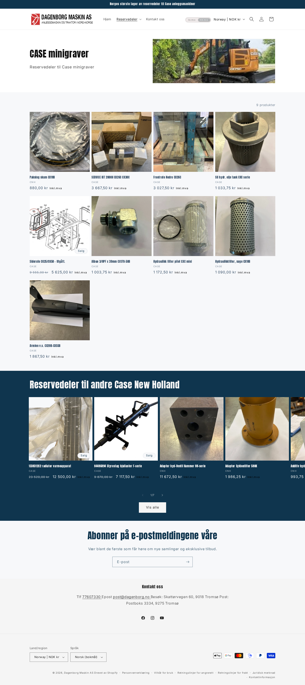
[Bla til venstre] (143, 495)
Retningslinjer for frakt (233, 672)
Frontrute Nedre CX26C (167, 177)
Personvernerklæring (136, 672)
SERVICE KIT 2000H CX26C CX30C (111, 177)
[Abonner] (187, 562)
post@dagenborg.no (132, 597)
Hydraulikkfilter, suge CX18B (232, 262)
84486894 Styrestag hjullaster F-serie (118, 466)
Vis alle (152, 507)
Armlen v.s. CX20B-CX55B (45, 346)
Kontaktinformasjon (262, 677)
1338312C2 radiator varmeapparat (50, 466)
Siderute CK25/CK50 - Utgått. (47, 262)
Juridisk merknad (264, 672)
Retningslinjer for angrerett (196, 672)
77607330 (92, 597)
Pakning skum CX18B (42, 177)
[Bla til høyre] (162, 495)
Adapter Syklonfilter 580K (241, 466)
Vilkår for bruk (163, 672)
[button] (128, 19)
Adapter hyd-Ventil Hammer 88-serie (183, 466)
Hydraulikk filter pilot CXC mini (172, 262)
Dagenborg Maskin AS (78, 672)
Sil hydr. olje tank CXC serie (232, 177)
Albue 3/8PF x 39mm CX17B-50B (111, 262)
